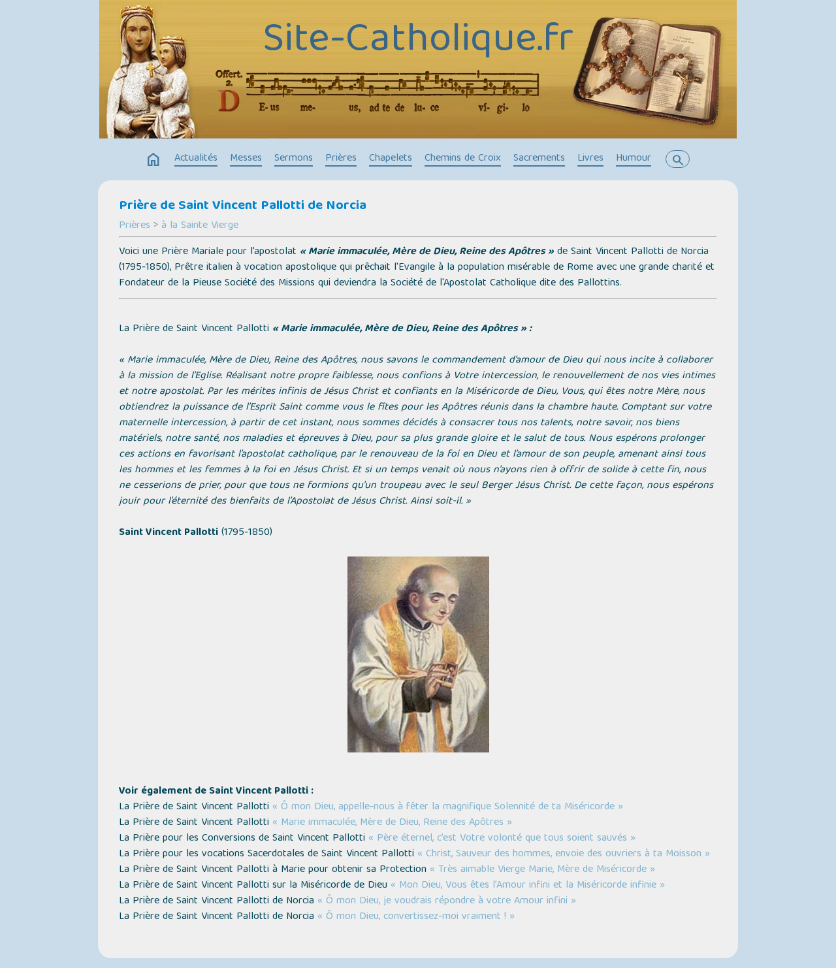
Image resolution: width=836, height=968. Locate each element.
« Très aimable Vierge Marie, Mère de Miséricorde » (542, 870)
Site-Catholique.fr (418, 41)
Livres (590, 159)
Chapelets (390, 159)
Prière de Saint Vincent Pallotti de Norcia (242, 206)
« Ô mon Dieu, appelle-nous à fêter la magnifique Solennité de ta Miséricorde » (447, 807)
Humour (633, 159)
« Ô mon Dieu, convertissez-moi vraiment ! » (416, 917)
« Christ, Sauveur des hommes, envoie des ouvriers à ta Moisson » (563, 854)
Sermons (293, 159)
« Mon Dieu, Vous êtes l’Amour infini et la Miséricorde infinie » (528, 886)
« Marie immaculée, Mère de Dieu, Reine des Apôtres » (392, 823)
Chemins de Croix (463, 159)
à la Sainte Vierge (199, 226)
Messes (246, 159)
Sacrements (539, 159)
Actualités (195, 159)
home (153, 160)
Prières (341, 159)
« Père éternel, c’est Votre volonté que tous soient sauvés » (501, 839)
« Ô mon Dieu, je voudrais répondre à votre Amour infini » (446, 901)
